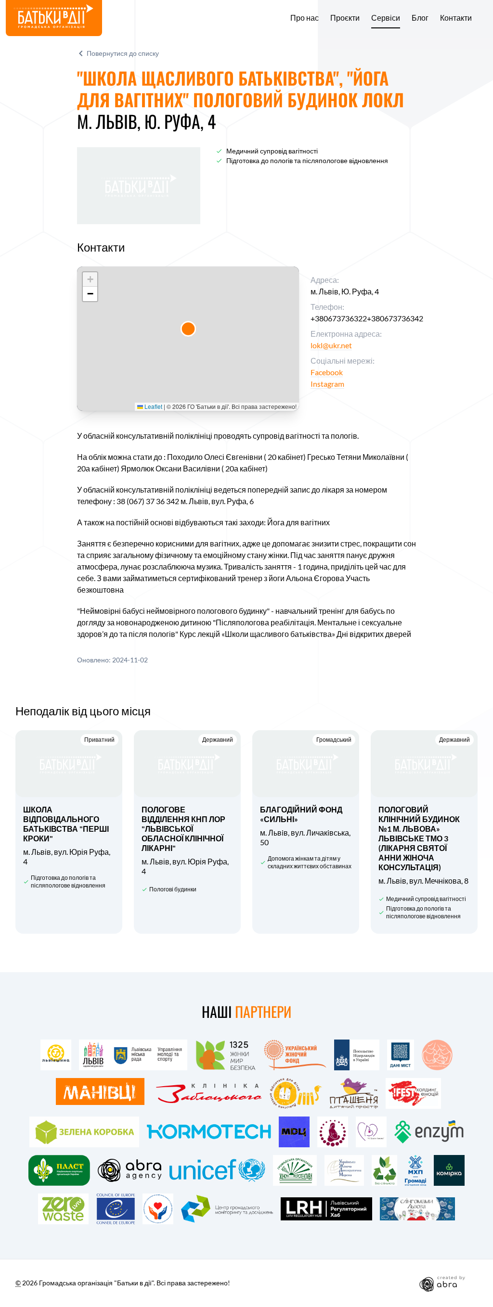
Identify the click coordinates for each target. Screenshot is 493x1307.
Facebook (327, 372)
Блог (420, 18)
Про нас (304, 18)
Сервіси (385, 18)
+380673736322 (339, 318)
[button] (188, 329)
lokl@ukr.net (331, 345)
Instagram (327, 383)
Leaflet (152, 406)
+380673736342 (395, 318)
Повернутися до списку (123, 53)
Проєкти (345, 18)
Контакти (456, 18)
